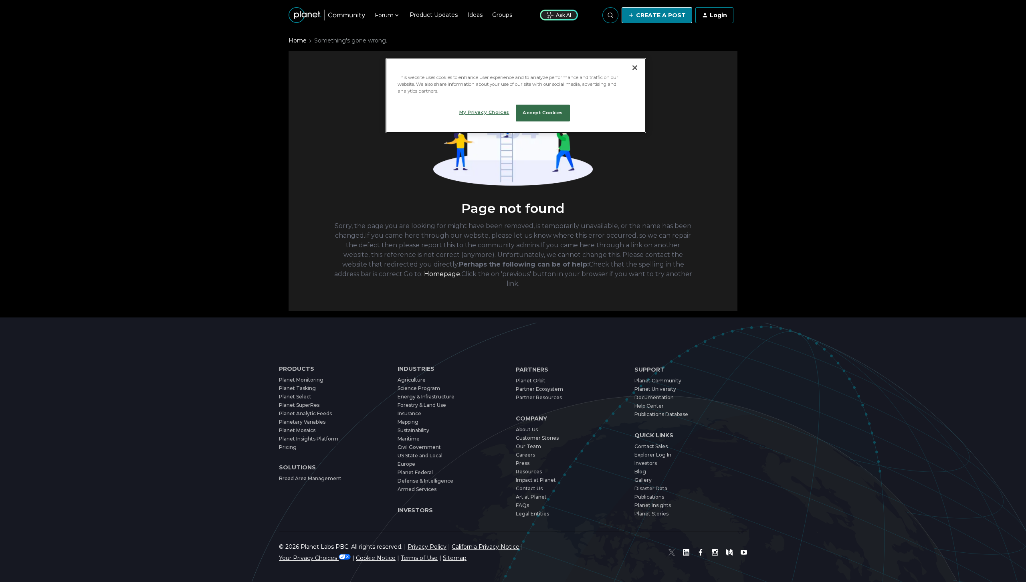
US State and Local (420, 456)
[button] (657, 15)
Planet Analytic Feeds (305, 413)
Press (522, 463)
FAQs (522, 505)
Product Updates (434, 14)
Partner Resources (539, 397)
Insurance (409, 413)
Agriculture (412, 380)
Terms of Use (419, 558)
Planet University (655, 389)
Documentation (654, 397)
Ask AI (563, 15)
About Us (527, 429)
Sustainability (413, 430)
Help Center (649, 406)
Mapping (408, 422)
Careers (525, 455)
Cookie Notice (376, 558)
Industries (416, 369)
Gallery (643, 480)
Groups (502, 14)
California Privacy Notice (485, 546)
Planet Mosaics (297, 430)
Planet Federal (415, 472)
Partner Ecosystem (539, 389)
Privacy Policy (427, 546)
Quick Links (653, 435)
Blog (640, 472)
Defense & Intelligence (425, 481)
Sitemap (455, 558)
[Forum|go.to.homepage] (327, 15)
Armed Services (417, 489)
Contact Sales (651, 446)
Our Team (528, 446)
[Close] (635, 68)
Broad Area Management (310, 478)
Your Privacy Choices (309, 558)
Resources (529, 472)
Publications (649, 497)
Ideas (475, 14)
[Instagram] (715, 552)
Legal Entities (532, 514)
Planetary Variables (302, 422)
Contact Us (529, 488)
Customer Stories (537, 438)
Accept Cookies (543, 112)
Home (298, 40)
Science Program (419, 388)
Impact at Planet (536, 480)
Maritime (409, 439)
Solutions (297, 467)
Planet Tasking (297, 388)
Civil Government (419, 447)
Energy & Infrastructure (426, 397)
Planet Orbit (530, 381)
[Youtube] (744, 552)
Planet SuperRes (299, 405)
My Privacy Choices (484, 112)
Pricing (288, 447)
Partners (532, 369)
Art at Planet (531, 497)
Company (531, 418)
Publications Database (661, 414)
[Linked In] (686, 552)
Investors (415, 510)
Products (296, 369)
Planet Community (657, 381)
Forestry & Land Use (422, 405)
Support (649, 369)
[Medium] (729, 552)
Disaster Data (650, 488)
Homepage (442, 274)
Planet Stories (651, 514)
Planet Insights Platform (308, 439)
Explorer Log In (652, 455)
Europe (406, 464)
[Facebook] (700, 552)
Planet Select (295, 397)
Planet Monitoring (301, 380)
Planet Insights (652, 505)
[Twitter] (672, 552)
